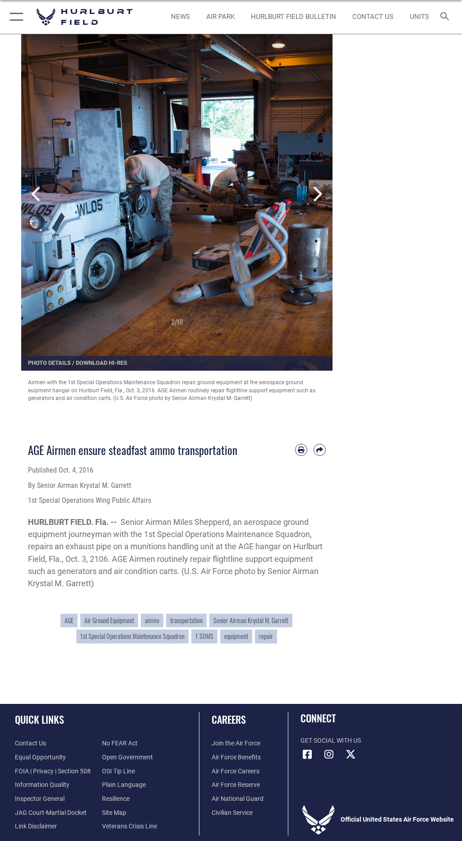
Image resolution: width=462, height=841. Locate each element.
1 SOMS (204, 636)
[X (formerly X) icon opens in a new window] (350, 754)
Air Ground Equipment (109, 620)
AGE (69, 620)
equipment (236, 636)
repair (266, 636)
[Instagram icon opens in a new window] (329, 754)
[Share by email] (320, 450)
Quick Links (39, 719)
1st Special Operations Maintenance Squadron (132, 636)
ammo (152, 620)
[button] (14, 17)
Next (317, 194)
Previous (36, 194)
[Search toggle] (446, 17)
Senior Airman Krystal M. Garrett (250, 620)
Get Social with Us (330, 740)
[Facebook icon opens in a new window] (307, 754)
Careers (229, 719)
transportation (186, 620)
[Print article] (301, 450)
